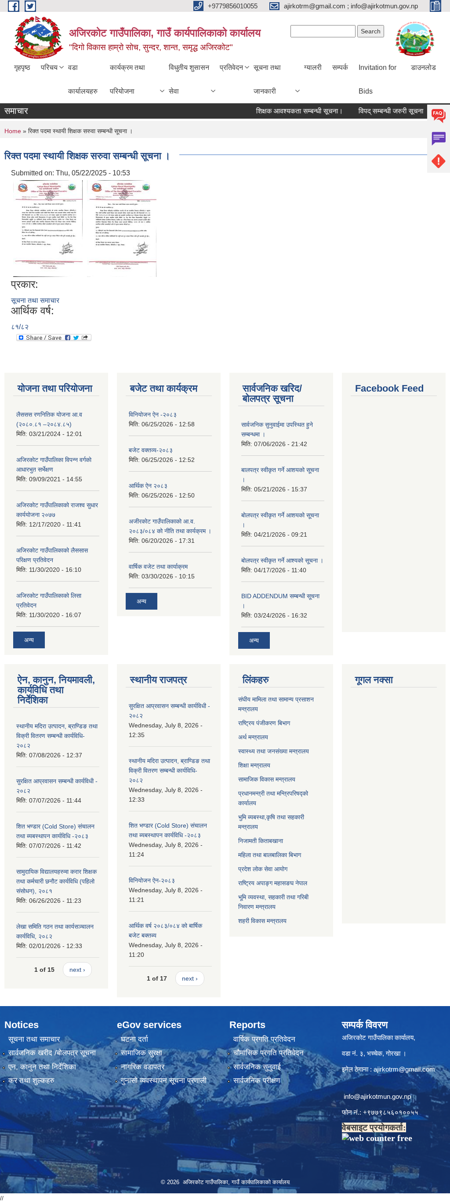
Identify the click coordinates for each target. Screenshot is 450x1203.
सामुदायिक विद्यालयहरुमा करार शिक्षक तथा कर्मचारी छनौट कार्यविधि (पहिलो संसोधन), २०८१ (56, 881)
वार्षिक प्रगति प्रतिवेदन (264, 1039)
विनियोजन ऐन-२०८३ (152, 880)
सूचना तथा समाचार (35, 300)
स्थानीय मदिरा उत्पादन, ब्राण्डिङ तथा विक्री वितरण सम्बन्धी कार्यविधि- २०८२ (57, 736)
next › (77, 969)
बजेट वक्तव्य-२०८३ (151, 450)
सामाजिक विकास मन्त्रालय (266, 779)
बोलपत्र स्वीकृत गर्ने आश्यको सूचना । (282, 560)
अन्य (29, 639)
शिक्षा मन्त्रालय (254, 765)
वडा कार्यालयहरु (83, 79)
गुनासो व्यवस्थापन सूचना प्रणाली (164, 1080)
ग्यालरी (313, 67)
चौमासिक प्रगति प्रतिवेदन (268, 1053)
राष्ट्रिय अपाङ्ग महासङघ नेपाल (272, 883)
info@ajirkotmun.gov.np (378, 1096)
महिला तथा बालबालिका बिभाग (269, 854)
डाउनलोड (423, 67)
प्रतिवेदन (231, 67)
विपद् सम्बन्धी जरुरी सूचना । (381, 111)
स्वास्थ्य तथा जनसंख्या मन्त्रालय (273, 751)
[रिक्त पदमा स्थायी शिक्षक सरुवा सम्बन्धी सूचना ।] (48, 228)
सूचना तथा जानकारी (267, 79)
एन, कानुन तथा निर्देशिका (42, 1067)
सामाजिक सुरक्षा (141, 1053)
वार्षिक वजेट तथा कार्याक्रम (158, 566)
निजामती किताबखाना (260, 840)
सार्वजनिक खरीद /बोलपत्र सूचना (52, 1053)
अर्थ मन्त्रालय (253, 737)
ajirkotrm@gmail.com (404, 1069)
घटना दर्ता (134, 1039)
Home (12, 130)
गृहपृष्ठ (22, 67)
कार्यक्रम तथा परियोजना (127, 79)
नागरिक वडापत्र (142, 1067)
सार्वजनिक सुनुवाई (257, 1067)
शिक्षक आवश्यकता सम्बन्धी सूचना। (286, 111)
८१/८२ (20, 327)
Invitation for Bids (377, 79)
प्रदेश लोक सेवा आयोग (262, 868)
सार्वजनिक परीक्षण (256, 1080)
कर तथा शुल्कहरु (31, 1080)
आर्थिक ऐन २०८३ (148, 485)
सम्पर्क (340, 67)
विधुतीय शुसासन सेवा (189, 79)
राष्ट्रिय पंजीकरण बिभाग (264, 723)
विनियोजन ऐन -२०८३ (153, 414)
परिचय (49, 67)
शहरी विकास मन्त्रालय (262, 920)
